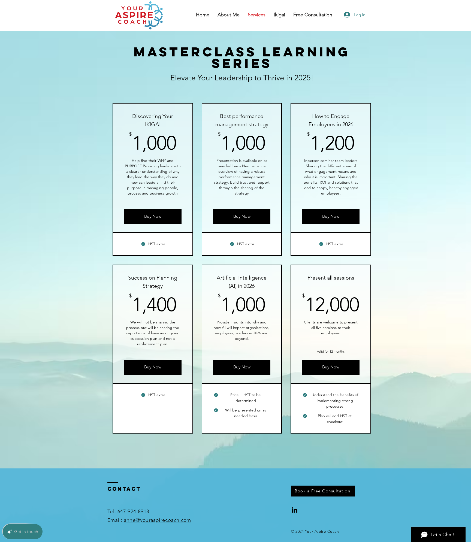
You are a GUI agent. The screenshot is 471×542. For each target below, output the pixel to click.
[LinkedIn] (294, 510)
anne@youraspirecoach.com (157, 520)
